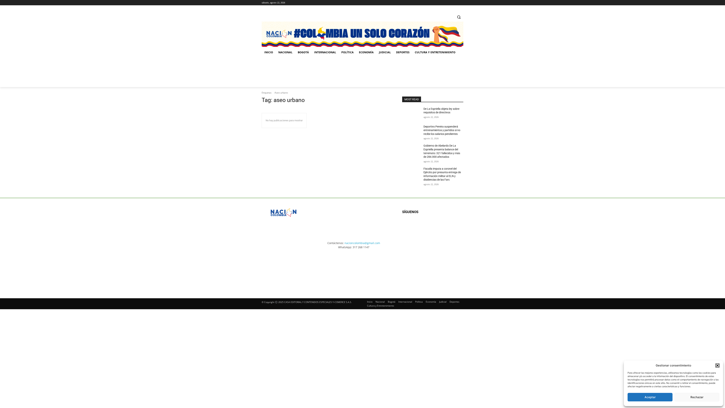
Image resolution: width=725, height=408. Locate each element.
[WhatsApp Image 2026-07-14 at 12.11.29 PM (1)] (284, 270)
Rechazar (696, 397)
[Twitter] (461, 3)
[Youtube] (443, 224)
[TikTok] (456, 3)
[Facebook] (445, 3)
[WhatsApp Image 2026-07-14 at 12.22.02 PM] (438, 72)
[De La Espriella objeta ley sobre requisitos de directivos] (411, 113)
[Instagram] (451, 3)
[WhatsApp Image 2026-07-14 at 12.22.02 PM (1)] (441, 270)
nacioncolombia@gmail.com (362, 243)
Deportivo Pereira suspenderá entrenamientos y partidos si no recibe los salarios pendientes (441, 130)
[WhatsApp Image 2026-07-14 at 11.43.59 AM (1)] (335, 72)
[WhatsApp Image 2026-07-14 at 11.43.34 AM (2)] (388, 270)
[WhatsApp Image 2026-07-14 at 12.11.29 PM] (284, 72)
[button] (717, 365)
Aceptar (650, 397)
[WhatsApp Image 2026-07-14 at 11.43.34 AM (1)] (387, 72)
